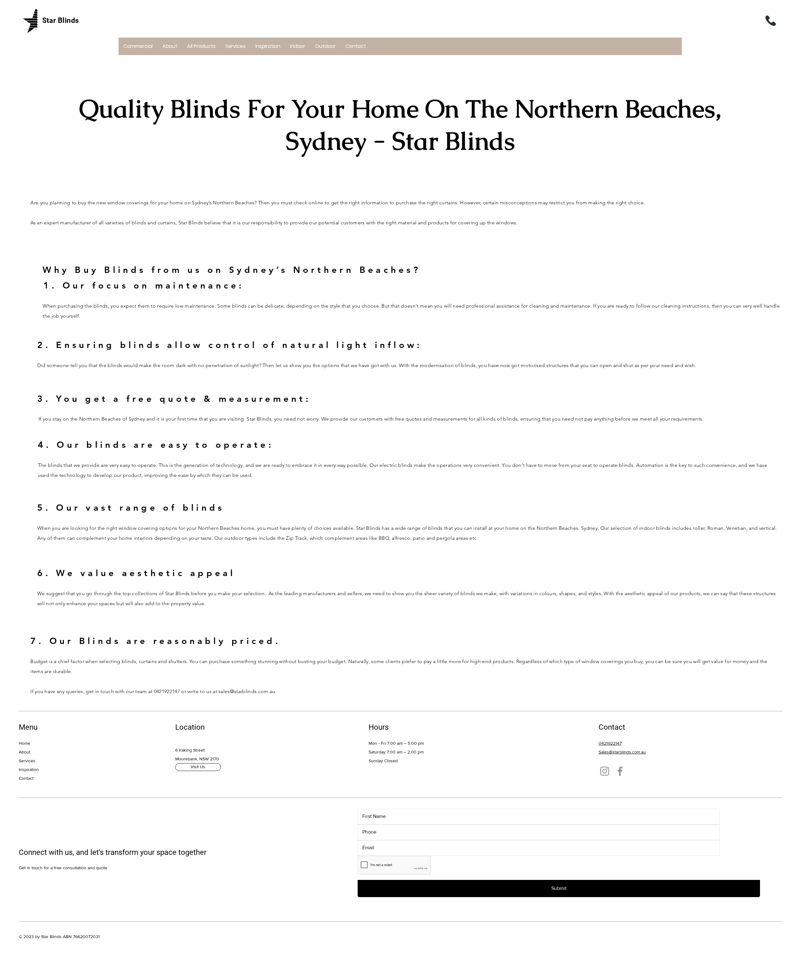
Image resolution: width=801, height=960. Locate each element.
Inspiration (29, 769)
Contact (26, 778)
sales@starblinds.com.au (246, 691)
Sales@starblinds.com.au (622, 751)
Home (24, 743)
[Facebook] (620, 771)
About (24, 751)
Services (27, 760)
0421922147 (167, 691)
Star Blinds (60, 20)
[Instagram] (605, 771)
